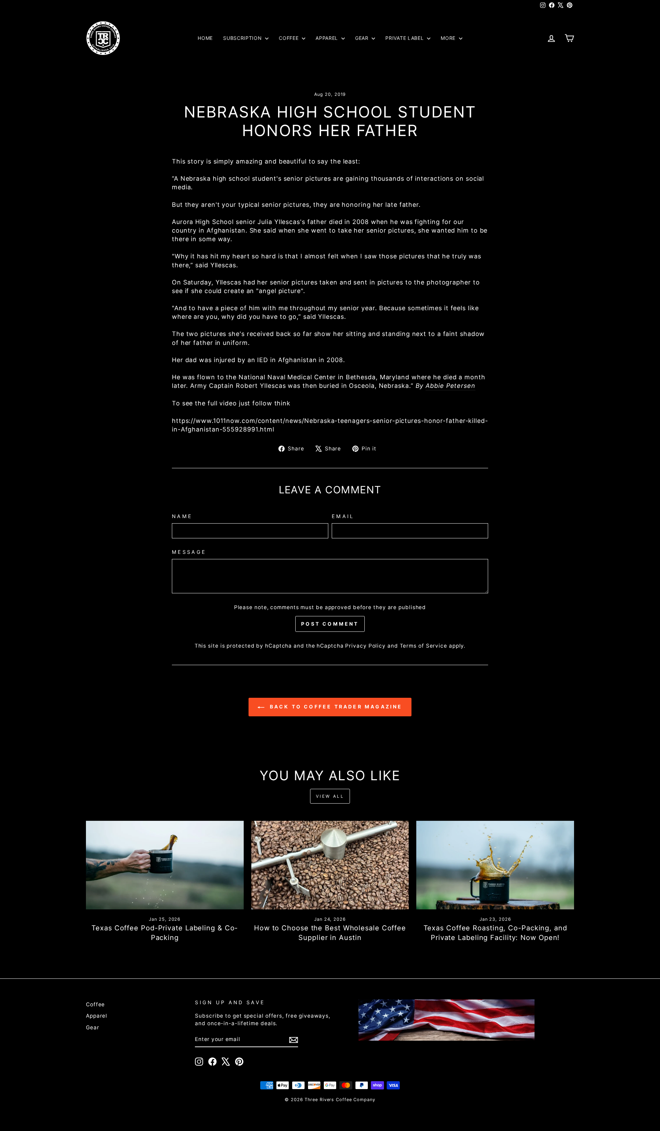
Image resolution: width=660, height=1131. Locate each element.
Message (189, 552)
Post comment (330, 624)
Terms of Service (423, 645)
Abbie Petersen (450, 385)
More (449, 38)
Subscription (243, 38)
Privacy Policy (365, 645)
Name (182, 516)
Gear (362, 38)
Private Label (405, 38)
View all (330, 796)
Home (205, 38)
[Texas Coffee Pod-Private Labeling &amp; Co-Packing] (165, 865)
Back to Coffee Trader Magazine (334, 706)
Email (343, 516)
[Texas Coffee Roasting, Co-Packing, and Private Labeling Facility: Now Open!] (495, 865)
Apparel (328, 38)
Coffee (289, 38)
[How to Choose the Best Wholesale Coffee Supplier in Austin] (330, 865)
